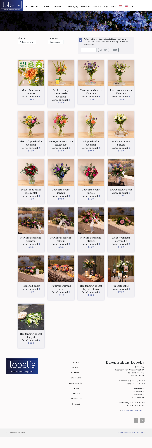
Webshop (35, 6)
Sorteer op (52, 38)
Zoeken (103, 50)
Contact (97, 6)
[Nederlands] (121, 7)
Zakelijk (46, 6)
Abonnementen (76, 383)
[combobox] (121, 7)
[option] (127, 7)
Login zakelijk (76, 399)
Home (76, 362)
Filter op (22, 38)
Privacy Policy (141, 432)
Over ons (85, 6)
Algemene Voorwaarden (126, 432)
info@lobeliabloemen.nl (133, 410)
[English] (127, 7)
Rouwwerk (76, 372)
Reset (114, 50)
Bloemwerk (58, 6)
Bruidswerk (76, 378)
